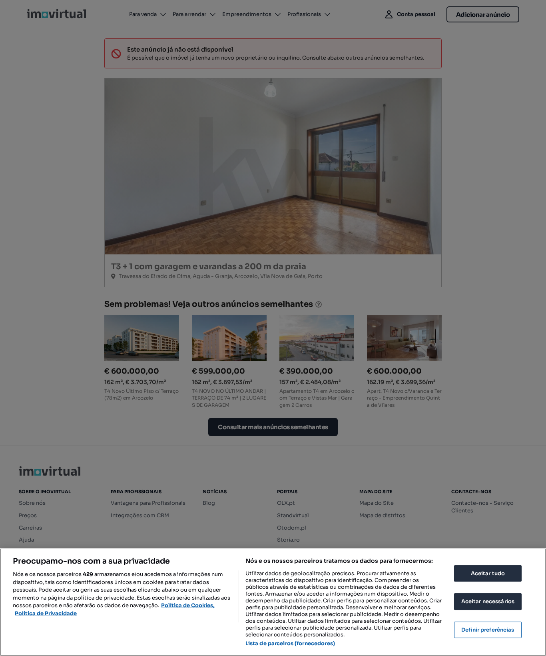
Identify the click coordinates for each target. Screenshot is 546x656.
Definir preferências (487, 629)
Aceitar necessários (487, 601)
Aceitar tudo (488, 573)
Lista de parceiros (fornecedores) (290, 643)
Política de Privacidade (46, 613)
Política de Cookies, (188, 605)
